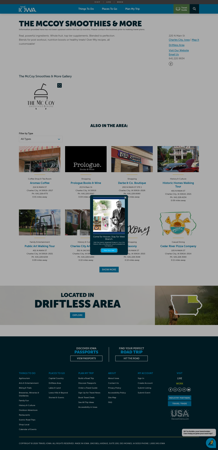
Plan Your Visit (109, 250)
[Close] (125, 197)
